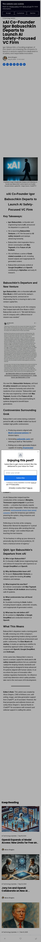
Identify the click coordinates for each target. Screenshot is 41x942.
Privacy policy (15, 484)
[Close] (38, 452)
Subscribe (20, 478)
